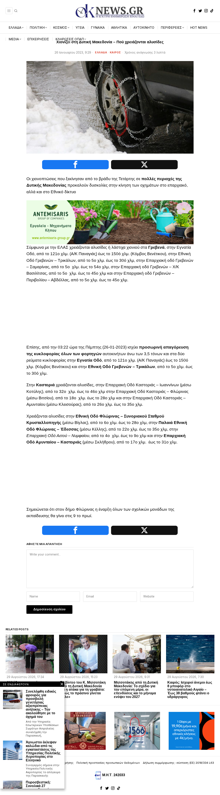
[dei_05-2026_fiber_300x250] (191, 731)
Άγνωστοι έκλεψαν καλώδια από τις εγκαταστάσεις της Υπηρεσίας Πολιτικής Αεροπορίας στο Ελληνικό (43, 751)
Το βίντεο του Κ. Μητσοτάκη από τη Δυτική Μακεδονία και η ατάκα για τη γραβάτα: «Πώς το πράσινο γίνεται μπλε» (83, 690)
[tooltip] (194, 10)
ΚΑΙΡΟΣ (115, 52)
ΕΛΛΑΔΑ (101, 52)
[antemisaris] (110, 222)
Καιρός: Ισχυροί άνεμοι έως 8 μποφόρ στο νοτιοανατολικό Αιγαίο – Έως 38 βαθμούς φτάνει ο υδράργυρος (189, 690)
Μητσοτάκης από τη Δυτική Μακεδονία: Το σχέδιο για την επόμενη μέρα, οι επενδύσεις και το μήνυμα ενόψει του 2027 (136, 690)
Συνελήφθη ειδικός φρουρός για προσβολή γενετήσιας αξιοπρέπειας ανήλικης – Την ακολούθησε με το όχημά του (41, 704)
